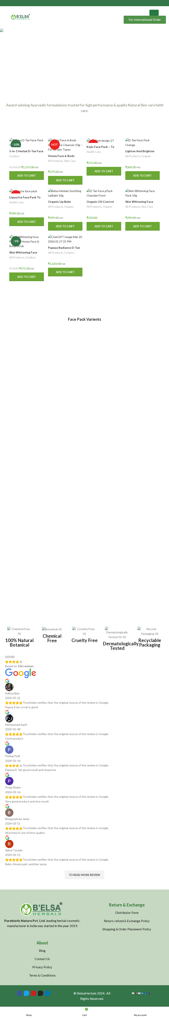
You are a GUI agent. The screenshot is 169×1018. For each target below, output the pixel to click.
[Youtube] (33, 993)
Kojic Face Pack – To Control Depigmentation (104, 148)
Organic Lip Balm (59, 201)
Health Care (94, 151)
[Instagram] (40, 993)
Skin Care (70, 161)
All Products (55, 161)
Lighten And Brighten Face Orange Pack (139, 153)
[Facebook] (19, 993)
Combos (14, 156)
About (42, 942)
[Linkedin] (47, 993)
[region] (84, 57)
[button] (6, 57)
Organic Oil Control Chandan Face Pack (100, 203)
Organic (146, 156)
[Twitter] (26, 993)
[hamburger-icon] (154, 13)
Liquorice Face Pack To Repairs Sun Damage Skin (26, 199)
